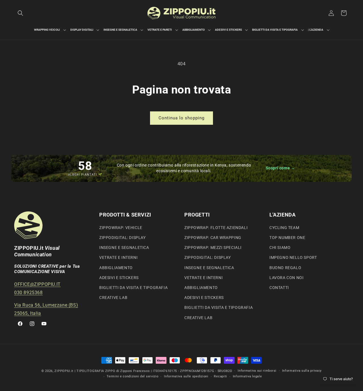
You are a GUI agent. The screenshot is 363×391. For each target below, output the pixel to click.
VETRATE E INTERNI (118, 257)
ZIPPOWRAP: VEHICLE (120, 227)
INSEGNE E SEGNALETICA (124, 247)
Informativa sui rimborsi (257, 371)
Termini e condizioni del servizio (132, 376)
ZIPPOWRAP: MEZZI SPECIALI (213, 247)
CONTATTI (279, 287)
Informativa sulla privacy (302, 371)
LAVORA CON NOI (286, 277)
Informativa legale (247, 376)
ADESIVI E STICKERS (119, 277)
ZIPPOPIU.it (63, 371)
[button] (20, 13)
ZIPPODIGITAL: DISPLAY (122, 237)
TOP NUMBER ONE (287, 237)
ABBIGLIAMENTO (116, 267)
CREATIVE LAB (113, 297)
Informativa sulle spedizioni (186, 376)
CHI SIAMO (279, 247)
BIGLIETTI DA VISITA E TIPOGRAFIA (133, 287)
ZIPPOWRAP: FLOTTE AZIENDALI (216, 227)
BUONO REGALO (285, 267)
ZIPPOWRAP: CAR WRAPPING (212, 237)
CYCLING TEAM (284, 227)
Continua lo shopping (181, 117)
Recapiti (220, 376)
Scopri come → (280, 168)
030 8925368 (28, 292)
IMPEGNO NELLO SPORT (293, 257)
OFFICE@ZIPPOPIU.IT (37, 284)
